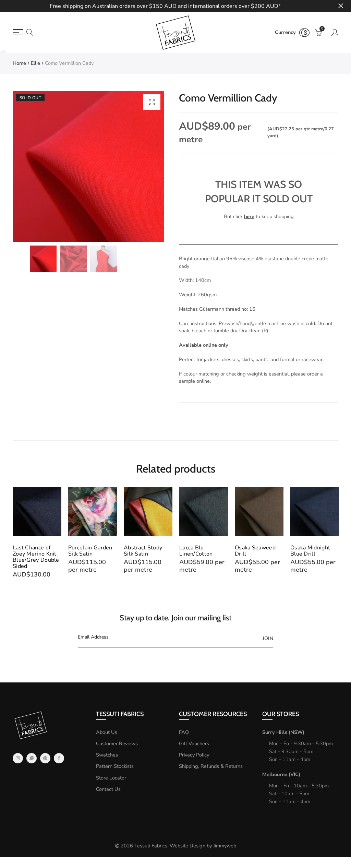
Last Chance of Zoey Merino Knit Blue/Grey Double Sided (36, 557)
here (249, 216)
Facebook (59, 758)
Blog (31, 758)
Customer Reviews (117, 743)
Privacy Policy (194, 754)
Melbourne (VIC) (281, 774)
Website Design (187, 845)
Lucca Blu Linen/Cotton (196, 551)
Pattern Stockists (115, 766)
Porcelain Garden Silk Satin (90, 551)
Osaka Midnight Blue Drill (310, 551)
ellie (35, 63)
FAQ (184, 732)
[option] (88, 166)
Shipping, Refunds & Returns (211, 766)
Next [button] (337, 533)
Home (19, 63)
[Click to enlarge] (151, 102)
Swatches (107, 754)
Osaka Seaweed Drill (255, 551)
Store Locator (111, 777)
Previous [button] (13, 533)
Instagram (18, 758)
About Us (106, 732)
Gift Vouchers (194, 743)
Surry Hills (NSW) (283, 732)
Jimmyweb (224, 845)
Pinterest (45, 758)
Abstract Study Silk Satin (143, 551)
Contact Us (108, 789)
